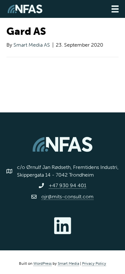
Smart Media (68, 263)
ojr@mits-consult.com (67, 197)
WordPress (42, 263)
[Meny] (115, 8)
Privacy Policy (94, 263)
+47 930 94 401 (67, 185)
